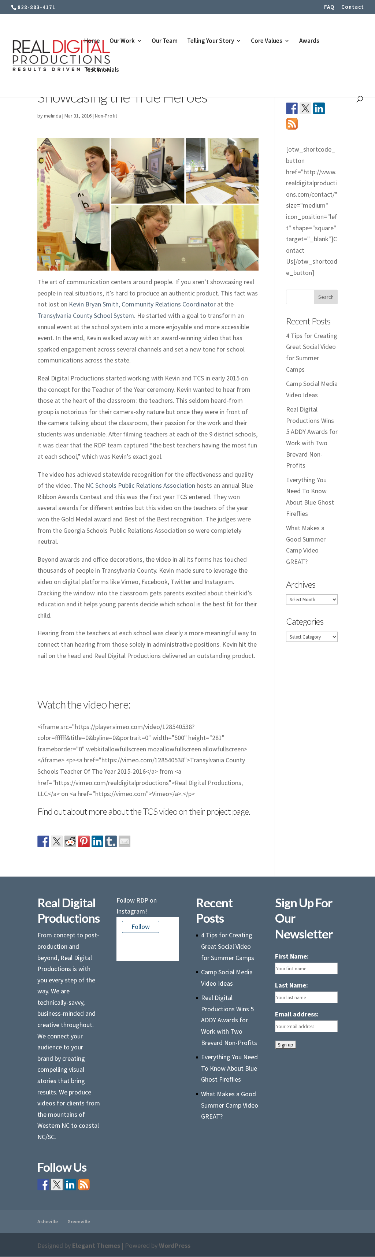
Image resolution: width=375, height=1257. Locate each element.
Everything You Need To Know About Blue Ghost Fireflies (229, 1068)
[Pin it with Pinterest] (84, 841)
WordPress (174, 1245)
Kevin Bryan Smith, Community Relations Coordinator (142, 304)
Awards (309, 41)
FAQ (329, 7)
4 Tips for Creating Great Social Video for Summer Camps (227, 946)
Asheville (47, 1221)
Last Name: (291, 985)
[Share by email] (124, 841)
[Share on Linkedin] (97, 841)
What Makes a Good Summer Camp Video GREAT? (229, 1105)
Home (92, 41)
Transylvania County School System (85, 315)
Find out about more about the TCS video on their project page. (143, 811)
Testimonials (101, 70)
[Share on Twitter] (57, 841)
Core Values (266, 41)
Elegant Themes (96, 1245)
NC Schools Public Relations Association (140, 485)
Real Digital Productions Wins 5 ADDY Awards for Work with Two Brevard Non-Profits (229, 1019)
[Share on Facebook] (43, 841)
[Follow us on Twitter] (305, 108)
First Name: (292, 956)
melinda (52, 115)
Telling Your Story (210, 41)
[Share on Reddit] (70, 841)
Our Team (165, 41)
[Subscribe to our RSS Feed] (292, 124)
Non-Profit (106, 115)
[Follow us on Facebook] (292, 108)
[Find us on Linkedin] (319, 108)
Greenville (78, 1221)
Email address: (297, 1014)
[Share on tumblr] (111, 841)
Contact (352, 7)
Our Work (122, 41)
